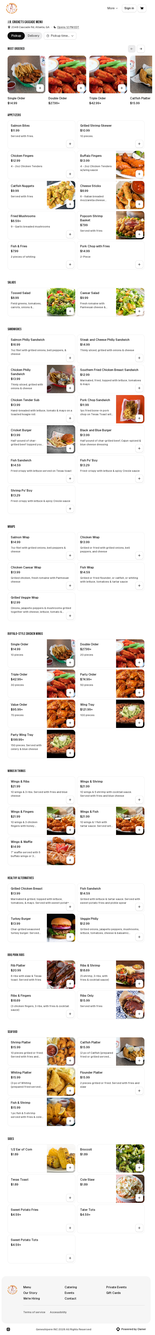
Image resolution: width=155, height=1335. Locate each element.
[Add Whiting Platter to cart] (70, 1090)
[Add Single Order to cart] (40, 88)
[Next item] (141, 49)
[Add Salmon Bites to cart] (70, 144)
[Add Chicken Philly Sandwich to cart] (70, 388)
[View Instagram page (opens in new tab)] (8, 1329)
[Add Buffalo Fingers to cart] (139, 174)
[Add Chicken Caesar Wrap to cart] (70, 585)
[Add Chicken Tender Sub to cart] (70, 418)
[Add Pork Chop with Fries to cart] (139, 264)
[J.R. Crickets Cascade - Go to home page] (11, 8)
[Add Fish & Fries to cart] (70, 264)
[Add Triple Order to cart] (121, 88)
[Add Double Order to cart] (81, 88)
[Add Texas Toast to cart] (70, 1198)
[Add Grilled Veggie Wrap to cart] (70, 615)
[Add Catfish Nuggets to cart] (70, 204)
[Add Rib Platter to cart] (70, 983)
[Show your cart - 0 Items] (142, 8)
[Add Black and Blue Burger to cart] (139, 448)
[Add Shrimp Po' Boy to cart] (70, 508)
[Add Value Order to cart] (70, 723)
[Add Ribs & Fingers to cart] (70, 1014)
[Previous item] (132, 49)
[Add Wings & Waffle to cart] (70, 860)
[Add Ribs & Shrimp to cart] (139, 983)
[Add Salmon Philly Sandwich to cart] (70, 358)
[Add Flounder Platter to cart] (139, 1090)
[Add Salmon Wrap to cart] (70, 555)
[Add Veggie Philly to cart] (139, 937)
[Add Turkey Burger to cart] (70, 937)
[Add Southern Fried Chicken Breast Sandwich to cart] (139, 388)
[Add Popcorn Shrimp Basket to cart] (139, 234)
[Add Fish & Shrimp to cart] (70, 1121)
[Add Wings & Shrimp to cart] (139, 799)
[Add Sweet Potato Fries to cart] (70, 1228)
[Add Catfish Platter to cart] (139, 1060)
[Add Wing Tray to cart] (139, 723)
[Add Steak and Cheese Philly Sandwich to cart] (139, 358)
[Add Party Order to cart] (139, 692)
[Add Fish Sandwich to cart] (70, 478)
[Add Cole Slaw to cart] (139, 1198)
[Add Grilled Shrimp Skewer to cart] (139, 144)
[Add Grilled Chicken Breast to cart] (70, 906)
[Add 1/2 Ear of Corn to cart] (70, 1167)
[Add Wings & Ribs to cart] (70, 799)
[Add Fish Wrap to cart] (139, 585)
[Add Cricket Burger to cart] (70, 448)
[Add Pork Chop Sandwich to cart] (139, 418)
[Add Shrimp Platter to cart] (70, 1060)
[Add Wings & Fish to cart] (139, 830)
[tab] (16, 36)
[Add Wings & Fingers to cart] (70, 830)
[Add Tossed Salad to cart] (70, 311)
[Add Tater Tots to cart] (139, 1228)
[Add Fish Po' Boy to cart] (139, 478)
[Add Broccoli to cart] (139, 1167)
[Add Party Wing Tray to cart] (70, 753)
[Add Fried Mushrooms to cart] (70, 234)
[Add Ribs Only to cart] (139, 1014)
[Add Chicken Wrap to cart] (139, 555)
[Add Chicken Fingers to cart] (70, 174)
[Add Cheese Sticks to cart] (139, 204)
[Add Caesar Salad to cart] (139, 311)
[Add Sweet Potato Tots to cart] (70, 1258)
